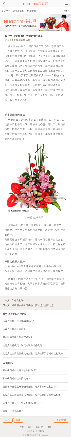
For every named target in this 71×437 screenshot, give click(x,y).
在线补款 (39, 427)
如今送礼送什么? (20, 300)
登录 (7, 420)
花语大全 (6, 11)
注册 (18, 420)
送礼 (15, 11)
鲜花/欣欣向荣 (35, 217)
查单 (30, 427)
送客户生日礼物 (27, 11)
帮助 (22, 427)
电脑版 (41, 431)
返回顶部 (61, 420)
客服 (49, 427)
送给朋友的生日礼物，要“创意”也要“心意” (33, 305)
